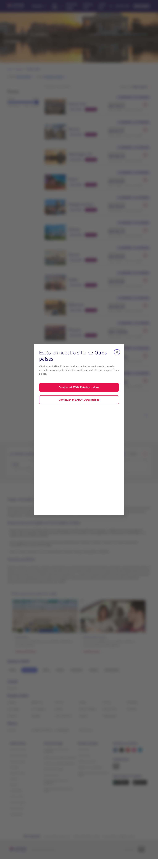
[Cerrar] (116, 352)
